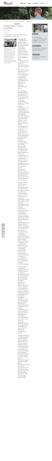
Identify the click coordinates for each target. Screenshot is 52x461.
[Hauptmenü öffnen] (47, 3)
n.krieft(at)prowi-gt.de (41, 42)
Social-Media (36, 58)
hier (42, 50)
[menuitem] (3, 225)
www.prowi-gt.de (22, 377)
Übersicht (17, 24)
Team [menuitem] (29, 3)
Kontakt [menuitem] (35, 3)
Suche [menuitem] (42, 3)
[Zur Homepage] (8, 3)
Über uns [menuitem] (23, 3)
